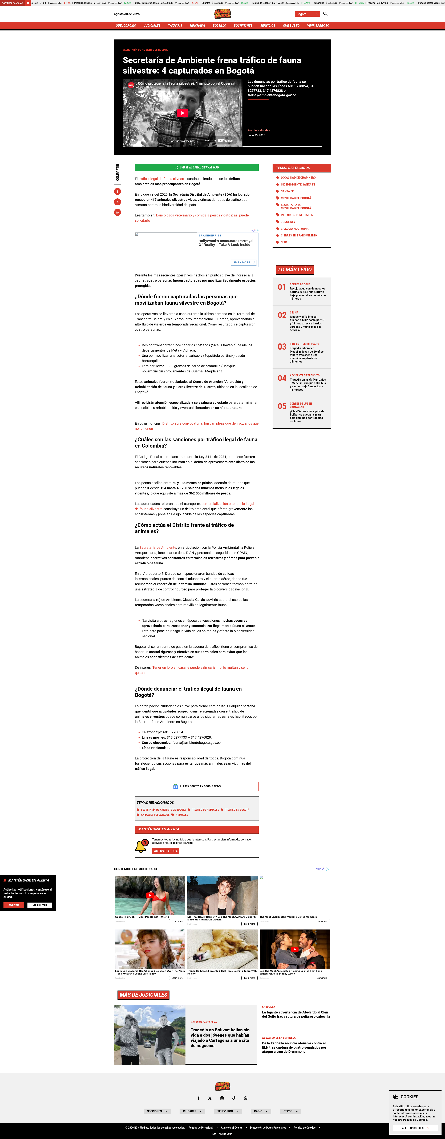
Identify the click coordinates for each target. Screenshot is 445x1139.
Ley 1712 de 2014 (222, 1134)
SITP (284, 242)
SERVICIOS (267, 25)
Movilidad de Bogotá (296, 198)
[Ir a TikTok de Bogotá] (233, 1098)
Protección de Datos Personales (268, 1127)
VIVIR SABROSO (318, 25)
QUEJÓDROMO (126, 25)
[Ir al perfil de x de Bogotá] (210, 1098)
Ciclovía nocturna (295, 228)
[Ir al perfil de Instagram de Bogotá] (222, 1098)
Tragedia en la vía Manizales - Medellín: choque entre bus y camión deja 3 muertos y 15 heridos (308, 384)
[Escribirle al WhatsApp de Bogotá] (245, 1098)
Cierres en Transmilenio (299, 235)
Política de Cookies (415, 1119)
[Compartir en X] (117, 201)
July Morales (262, 130)
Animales (182, 814)
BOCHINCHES (243, 25)
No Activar (40, 905)
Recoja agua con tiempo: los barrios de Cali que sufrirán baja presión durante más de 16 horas (308, 293)
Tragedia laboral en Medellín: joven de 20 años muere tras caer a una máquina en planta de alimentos (306, 355)
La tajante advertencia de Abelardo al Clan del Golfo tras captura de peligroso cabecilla (296, 1014)
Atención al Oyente (231, 1127)
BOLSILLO (219, 25)
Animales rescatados (155, 814)
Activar (14, 905)
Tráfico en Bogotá (237, 809)
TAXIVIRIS (175, 25)
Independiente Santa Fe (298, 184)
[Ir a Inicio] (222, 14)
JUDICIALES (152, 25)
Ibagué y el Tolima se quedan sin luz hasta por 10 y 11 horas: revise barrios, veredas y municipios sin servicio (307, 323)
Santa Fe (287, 191)
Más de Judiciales (143, 995)
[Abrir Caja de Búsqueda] (325, 14)
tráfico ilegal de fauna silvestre (162, 179)
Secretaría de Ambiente (158, 547)
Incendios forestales (297, 215)
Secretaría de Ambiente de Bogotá (163, 809)
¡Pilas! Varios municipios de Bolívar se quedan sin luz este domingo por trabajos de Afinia (307, 416)
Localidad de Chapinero (298, 177)
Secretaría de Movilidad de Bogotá (296, 206)
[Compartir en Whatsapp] (117, 212)
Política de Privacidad (201, 1127)
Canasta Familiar (12, 3)
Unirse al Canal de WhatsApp (199, 167)
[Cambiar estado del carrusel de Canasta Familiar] (28, 3)
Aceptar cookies (413, 1128)
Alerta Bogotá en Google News (200, 786)
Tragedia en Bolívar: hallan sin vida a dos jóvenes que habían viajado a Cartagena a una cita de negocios (220, 1037)
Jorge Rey (288, 222)
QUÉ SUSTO (291, 25)
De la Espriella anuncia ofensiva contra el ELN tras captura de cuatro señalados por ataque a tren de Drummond (294, 1047)
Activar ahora (166, 851)
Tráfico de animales (205, 809)
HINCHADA (197, 25)
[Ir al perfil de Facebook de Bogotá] (198, 1098)
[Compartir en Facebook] (117, 191)
